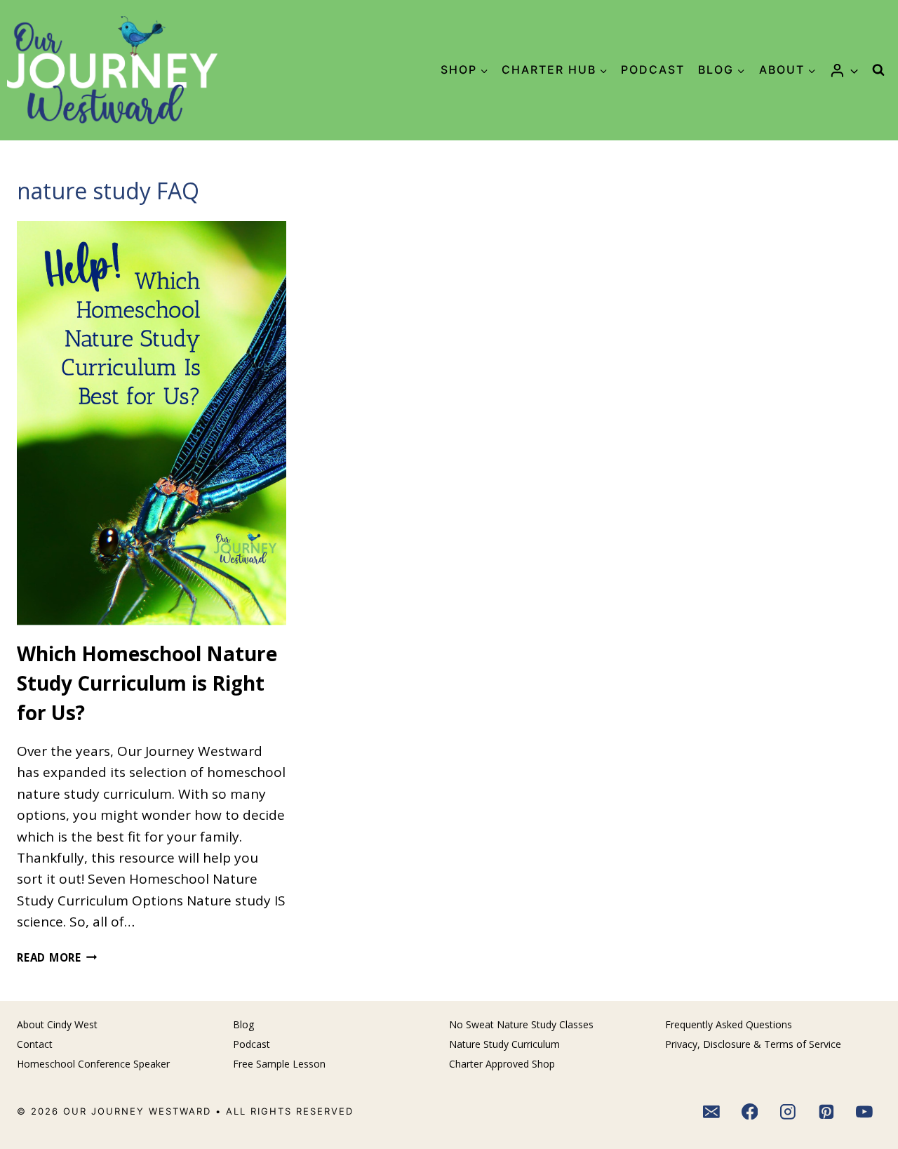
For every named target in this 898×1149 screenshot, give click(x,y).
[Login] (844, 70)
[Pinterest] (826, 1112)
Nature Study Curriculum (504, 1044)
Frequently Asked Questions (728, 1024)
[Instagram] (788, 1112)
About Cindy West (57, 1024)
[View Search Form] (878, 70)
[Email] (711, 1112)
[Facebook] (750, 1112)
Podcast (653, 69)
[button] (853, 70)
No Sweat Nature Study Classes (521, 1024)
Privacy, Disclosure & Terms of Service (753, 1044)
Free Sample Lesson (279, 1063)
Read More (57, 957)
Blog (243, 1024)
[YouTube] (865, 1112)
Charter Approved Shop (502, 1063)
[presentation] (151, 423)
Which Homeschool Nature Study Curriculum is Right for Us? (147, 683)
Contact (35, 1044)
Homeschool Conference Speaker (93, 1063)
